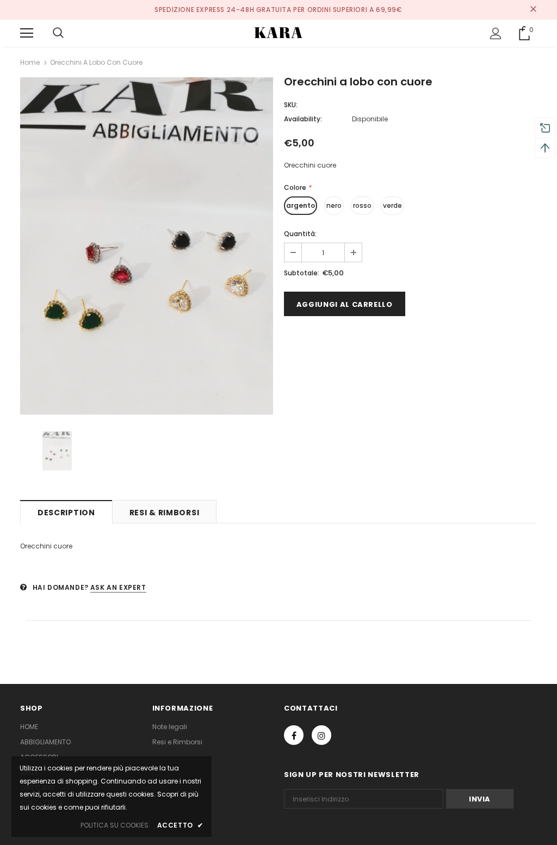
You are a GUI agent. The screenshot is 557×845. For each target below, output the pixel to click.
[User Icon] (496, 33)
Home (30, 62)
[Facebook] (294, 735)
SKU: (291, 104)
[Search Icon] (58, 33)
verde (392, 205)
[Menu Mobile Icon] (26, 33)
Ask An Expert (118, 587)
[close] (533, 9)
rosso (362, 205)
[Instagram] (321, 735)
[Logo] (278, 33)
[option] (146, 246)
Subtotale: (301, 272)
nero (334, 205)
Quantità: (300, 233)
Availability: (303, 119)
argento (300, 205)
